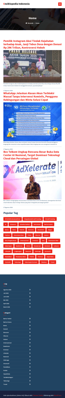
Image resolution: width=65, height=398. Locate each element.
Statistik (7, 262)
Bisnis (7, 230)
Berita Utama (48, 224)
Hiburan (37, 235)
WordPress (57, 395)
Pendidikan (8, 257)
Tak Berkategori (8, 377)
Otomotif (48, 251)
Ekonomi (31, 230)
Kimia (28, 246)
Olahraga (38, 251)
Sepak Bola (50, 257)
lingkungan (17, 251)
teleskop (44, 262)
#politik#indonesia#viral (12, 219)
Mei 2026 (5, 300)
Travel (52, 262)
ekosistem (41, 230)
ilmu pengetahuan (10, 240)
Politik (32, 257)
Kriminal (47, 246)
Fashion (7, 235)
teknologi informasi (31, 262)
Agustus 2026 (7, 290)
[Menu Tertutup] (60, 4)
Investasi (35, 240)
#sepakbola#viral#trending (32, 219)
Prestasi (40, 257)
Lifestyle (7, 251)
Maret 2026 (6, 307)
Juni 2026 (6, 296)
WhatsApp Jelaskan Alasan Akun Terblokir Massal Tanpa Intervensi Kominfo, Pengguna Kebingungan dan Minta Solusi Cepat (30, 97)
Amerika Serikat (25, 224)
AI (5, 224)
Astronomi (37, 224)
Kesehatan (19, 246)
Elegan (50, 230)
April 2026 (6, 303)
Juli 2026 (5, 293)
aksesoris (13, 224)
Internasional (24, 240)
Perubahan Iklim (21, 257)
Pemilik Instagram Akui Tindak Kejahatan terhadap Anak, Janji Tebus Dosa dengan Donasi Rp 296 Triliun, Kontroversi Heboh (32, 44)
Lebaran (56, 246)
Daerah (22, 230)
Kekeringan (8, 246)
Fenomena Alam (19, 235)
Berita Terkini (7, 318)
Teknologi (17, 262)
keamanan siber (53, 240)
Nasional (28, 251)
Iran (43, 240)
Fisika (29, 235)
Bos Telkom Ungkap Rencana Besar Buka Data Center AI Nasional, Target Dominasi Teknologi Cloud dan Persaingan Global (31, 155)
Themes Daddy (38, 395)
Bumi (14, 230)
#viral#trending (50, 219)
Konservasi (37, 246)
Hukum (46, 235)
